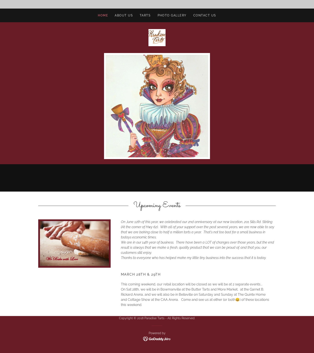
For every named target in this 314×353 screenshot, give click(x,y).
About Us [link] (124, 15)
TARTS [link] (145, 15)
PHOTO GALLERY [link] (172, 15)
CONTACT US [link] (204, 15)
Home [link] (103, 15)
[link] (157, 37)
